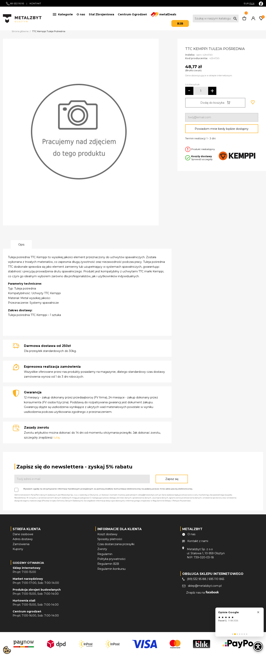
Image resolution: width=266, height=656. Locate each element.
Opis (21, 244)
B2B (180, 23)
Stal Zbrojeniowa (101, 14)
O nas (81, 14)
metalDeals (167, 14)
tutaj (56, 437)
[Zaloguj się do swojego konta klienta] (252, 19)
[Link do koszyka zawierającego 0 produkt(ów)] (244, 19)
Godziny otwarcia (28, 563)
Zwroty (102, 549)
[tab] (232, 634)
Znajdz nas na (196, 592)
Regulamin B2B (108, 564)
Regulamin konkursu (111, 569)
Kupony (18, 549)
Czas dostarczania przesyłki (115, 544)
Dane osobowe (23, 534)
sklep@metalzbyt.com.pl (205, 586)
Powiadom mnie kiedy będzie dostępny (221, 129)
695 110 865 (216, 579)
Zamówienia (21, 544)
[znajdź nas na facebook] (261, 4)
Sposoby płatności (109, 539)
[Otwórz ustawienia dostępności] (258, 646)
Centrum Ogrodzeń (132, 14)
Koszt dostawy (107, 534)
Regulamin (104, 554)
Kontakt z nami (197, 541)
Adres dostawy (23, 539)
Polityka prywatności (111, 559)
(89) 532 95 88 (196, 579)
